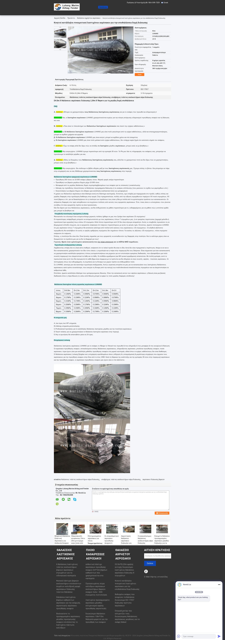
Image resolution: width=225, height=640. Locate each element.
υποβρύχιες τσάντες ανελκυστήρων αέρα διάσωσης (121, 479)
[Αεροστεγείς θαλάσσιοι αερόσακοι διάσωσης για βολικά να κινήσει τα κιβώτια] (129, 529)
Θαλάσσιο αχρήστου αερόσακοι (89, 18)
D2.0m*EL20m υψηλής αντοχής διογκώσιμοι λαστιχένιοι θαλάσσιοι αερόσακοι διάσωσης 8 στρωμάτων (124, 570)
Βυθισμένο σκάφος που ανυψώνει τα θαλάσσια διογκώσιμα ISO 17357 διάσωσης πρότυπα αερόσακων (125, 600)
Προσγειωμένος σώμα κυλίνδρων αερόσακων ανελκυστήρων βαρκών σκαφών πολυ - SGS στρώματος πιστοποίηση (96, 589)
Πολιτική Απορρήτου (62, 635)
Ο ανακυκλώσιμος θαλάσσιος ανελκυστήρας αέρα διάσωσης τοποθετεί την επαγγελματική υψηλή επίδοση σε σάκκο (145, 544)
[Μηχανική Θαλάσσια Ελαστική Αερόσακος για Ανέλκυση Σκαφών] (62, 529)
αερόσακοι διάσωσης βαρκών (153, 479)
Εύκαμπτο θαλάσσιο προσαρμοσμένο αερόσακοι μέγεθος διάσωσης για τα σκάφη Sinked (162, 540)
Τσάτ (140, 74)
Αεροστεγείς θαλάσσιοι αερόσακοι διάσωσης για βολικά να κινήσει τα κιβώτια (128, 542)
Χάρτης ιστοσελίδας (159, 577)
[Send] (219, 636)
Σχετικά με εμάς (115, 7)
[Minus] (219, 584)
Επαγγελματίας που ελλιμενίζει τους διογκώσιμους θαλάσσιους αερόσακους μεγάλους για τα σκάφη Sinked (127, 616)
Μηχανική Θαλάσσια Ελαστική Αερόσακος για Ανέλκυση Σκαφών (62, 539)
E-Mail (146, 577)
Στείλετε (150, 563)
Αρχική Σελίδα (91, 7)
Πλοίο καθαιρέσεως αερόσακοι (95, 554)
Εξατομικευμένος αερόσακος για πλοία (94, 538)
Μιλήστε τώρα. (138, 7)
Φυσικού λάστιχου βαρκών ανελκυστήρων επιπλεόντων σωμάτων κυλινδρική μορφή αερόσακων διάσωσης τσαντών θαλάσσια (68, 586)
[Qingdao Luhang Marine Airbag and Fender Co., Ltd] (67, 6)
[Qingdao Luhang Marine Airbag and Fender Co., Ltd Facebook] (146, 572)
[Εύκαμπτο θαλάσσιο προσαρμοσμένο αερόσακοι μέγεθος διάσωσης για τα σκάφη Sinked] (162, 529)
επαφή (126, 7)
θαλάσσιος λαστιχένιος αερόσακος (66, 554)
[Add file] (178, 636)
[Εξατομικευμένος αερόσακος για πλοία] (95, 529)
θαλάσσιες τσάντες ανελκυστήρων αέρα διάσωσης (80, 479)
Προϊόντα (103, 7)
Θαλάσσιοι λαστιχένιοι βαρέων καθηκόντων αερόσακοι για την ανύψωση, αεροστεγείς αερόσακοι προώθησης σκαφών (68, 603)
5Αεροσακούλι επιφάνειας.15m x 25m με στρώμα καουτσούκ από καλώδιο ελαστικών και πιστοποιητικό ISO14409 (78, 543)
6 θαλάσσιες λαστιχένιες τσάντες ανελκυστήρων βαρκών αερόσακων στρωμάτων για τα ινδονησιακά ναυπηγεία (67, 570)
